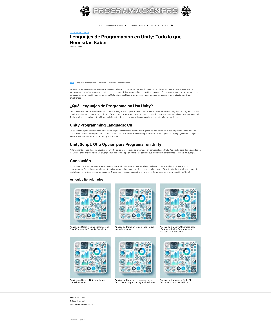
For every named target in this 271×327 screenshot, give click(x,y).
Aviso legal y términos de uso (81, 304)
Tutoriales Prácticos (137, 25)
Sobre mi (165, 25)
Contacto (155, 25)
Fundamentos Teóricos (114, 25)
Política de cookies (77, 297)
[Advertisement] (135, 64)
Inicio (100, 25)
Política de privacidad (79, 301)
